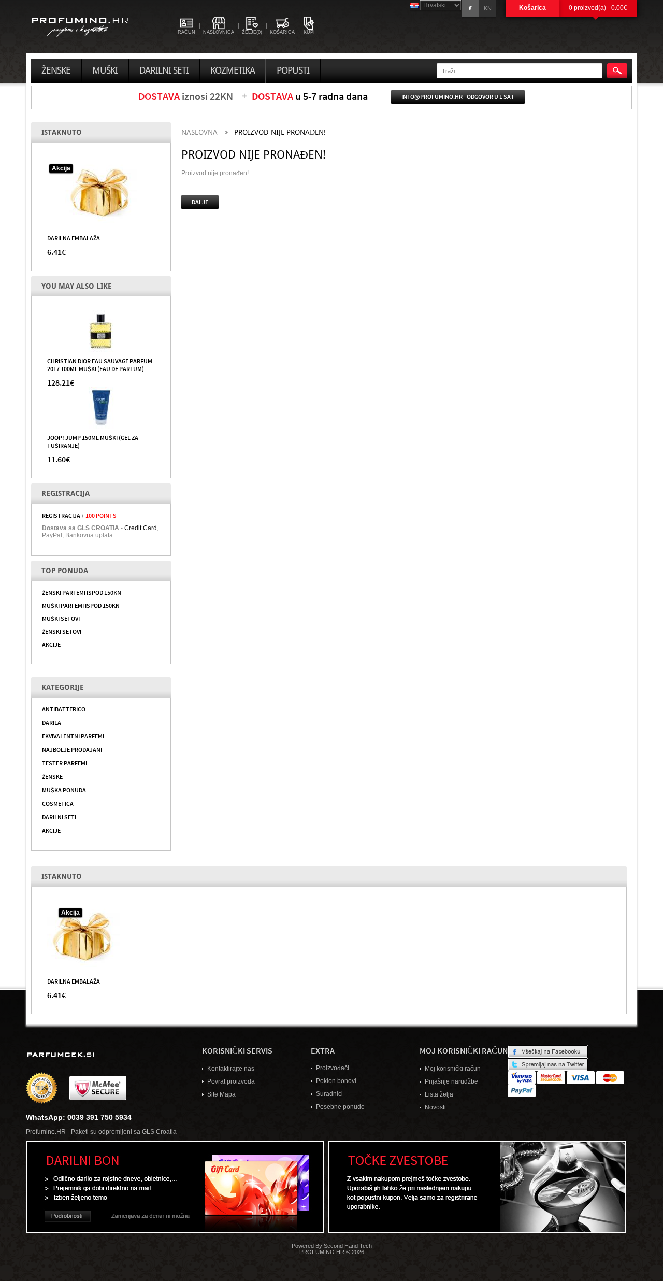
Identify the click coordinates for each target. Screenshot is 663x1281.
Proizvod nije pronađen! (280, 132)
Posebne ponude (340, 1107)
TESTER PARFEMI (64, 762)
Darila (51, 722)
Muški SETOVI (61, 618)
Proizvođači (332, 1068)
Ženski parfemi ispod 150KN (81, 592)
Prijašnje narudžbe (451, 1081)
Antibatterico (63, 709)
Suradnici (329, 1094)
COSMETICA (58, 803)
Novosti (435, 1107)
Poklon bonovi (336, 1081)
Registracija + (79, 515)
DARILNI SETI (59, 816)
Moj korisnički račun (453, 1068)
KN (488, 8)
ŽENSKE (52, 776)
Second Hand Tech (348, 1246)
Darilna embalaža (73, 237)
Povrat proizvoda (231, 1081)
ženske (55, 70)
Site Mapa (221, 1094)
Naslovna (199, 132)
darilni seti (164, 70)
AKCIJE (51, 644)
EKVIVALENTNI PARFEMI (73, 735)
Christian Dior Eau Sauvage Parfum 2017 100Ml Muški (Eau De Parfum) (99, 364)
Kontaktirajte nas (230, 1068)
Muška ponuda (64, 789)
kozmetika (232, 70)
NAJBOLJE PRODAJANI (72, 749)
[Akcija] (101, 192)
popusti (293, 70)
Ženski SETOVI (61, 631)
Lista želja (439, 1094)
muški (105, 70)
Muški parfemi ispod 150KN (81, 605)
